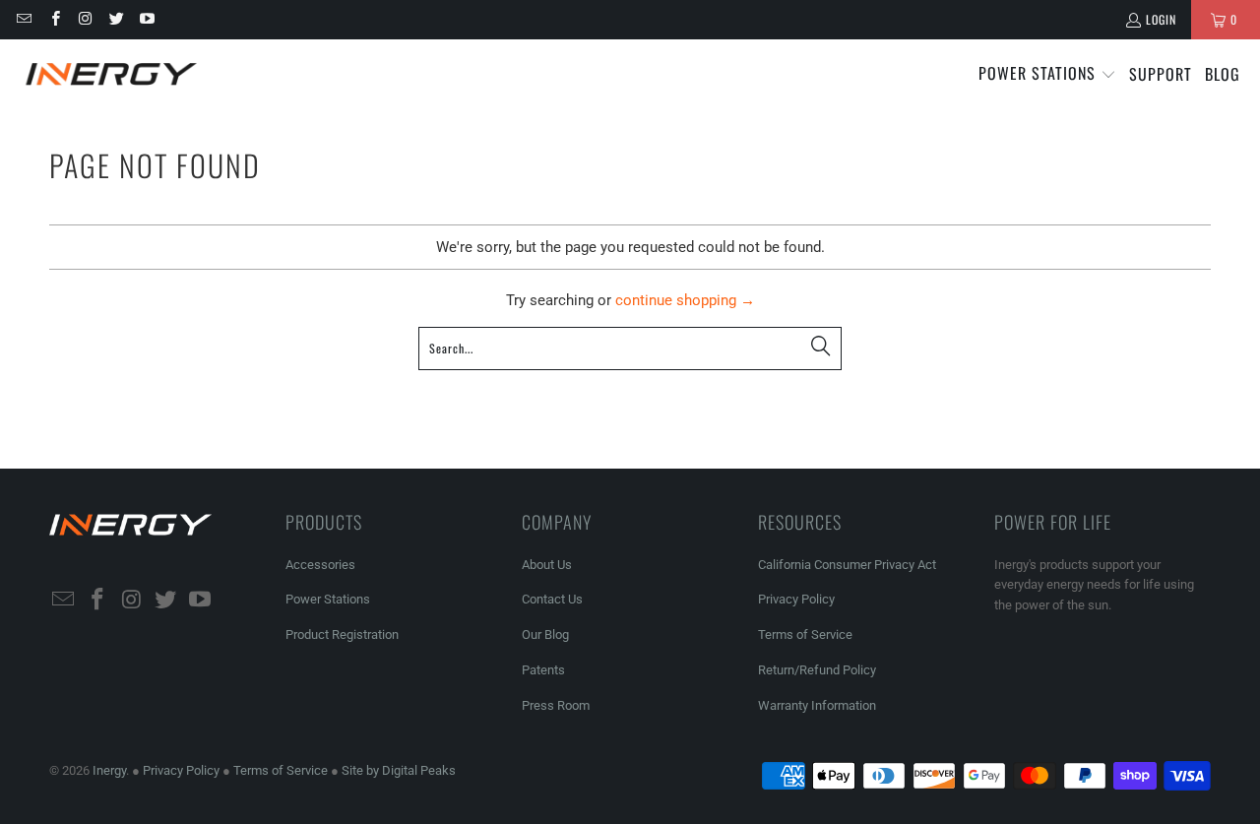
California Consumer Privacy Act (847, 564)
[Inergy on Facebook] (53, 19)
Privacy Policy (796, 599)
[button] (1047, 74)
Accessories (320, 564)
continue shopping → (685, 300)
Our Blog (545, 634)
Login (1161, 19)
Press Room (556, 705)
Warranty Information (817, 705)
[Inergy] (111, 74)
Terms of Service (805, 634)
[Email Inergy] (23, 19)
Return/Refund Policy (817, 670)
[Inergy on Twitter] (115, 19)
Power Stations (327, 599)
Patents (543, 670)
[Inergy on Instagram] (85, 19)
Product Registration (342, 634)
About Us (547, 564)
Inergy (109, 770)
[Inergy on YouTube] (146, 19)
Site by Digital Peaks (399, 770)
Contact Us (552, 599)
